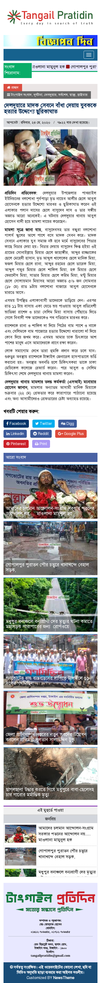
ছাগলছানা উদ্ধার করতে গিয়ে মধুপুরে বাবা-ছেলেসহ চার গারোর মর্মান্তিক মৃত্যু (50, 792)
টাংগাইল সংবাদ (21, 95)
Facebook (17, 423)
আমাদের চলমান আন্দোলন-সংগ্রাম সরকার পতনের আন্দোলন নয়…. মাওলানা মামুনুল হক (50, 511)
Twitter (45, 423)
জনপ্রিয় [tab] (50, 819)
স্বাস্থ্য (72, 95)
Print (43, 444)
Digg (69, 423)
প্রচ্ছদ (14, 87)
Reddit (43, 433)
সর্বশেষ (63, 95)
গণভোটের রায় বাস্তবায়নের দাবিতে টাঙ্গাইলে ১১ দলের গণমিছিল (47, 680)
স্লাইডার (82, 95)
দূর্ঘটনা (38, 95)
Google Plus (73, 433)
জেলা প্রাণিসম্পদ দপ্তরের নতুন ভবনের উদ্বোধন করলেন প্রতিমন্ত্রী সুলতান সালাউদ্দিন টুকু (46, 737)
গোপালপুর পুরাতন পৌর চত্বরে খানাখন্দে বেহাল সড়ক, (47, 567)
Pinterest (18, 444)
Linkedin (17, 433)
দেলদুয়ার (50, 95)
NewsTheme (63, 977)
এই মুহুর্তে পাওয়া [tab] (50, 810)
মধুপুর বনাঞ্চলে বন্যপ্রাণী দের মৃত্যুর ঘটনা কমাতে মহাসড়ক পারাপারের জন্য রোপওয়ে (49, 624)
